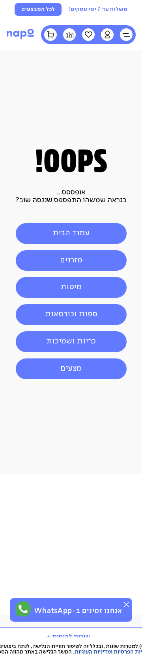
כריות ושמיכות (71, 341)
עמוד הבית (71, 233)
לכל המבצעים (38, 9)
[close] (126, 604)
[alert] (71, 610)
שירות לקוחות (71, 637)
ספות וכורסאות (71, 314)
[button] (107, 34)
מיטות (71, 287)
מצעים (71, 368)
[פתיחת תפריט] (126, 34)
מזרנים (71, 260)
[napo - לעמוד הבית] (20, 38)
